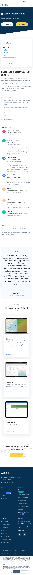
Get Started (21, 24)
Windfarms (5, 527)
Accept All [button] (16, 572)
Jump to (25, 1)
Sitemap (14, 553)
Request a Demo (16, 455)
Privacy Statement (6, 550)
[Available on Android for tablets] (25, 534)
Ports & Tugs (6, 536)
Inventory (21, 509)
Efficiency (5, 50)
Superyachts (6, 542)
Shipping (5, 533)
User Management (24, 497)
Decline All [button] (24, 572)
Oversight (5, 52)
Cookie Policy (4, 553)
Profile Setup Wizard (24, 494)
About (2, 490)
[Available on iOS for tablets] (19, 534)
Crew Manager (22, 500)
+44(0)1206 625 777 (26, 523)
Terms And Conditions (19, 550)
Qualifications (22, 490)
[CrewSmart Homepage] (5, 5)
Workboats (5, 521)
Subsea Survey (6, 524)
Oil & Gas (5, 530)
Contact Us (7, 24)
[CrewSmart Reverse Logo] (5, 473)
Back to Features (9, 64)
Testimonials (4, 498)
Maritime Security (7, 539)
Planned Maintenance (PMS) (24, 513)
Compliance (6, 49)
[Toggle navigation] (30, 5)
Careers (6, 493)
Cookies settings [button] (8, 572)
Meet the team (5, 496)
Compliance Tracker (23, 506)
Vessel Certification (23, 503)
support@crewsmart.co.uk (24, 527)
